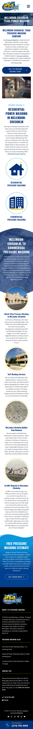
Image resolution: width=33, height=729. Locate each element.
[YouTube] (24, 716)
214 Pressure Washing (10, 40)
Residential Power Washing (17, 154)
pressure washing (23, 56)
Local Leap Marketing (16, 713)
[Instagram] (11, 716)
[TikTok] (14, 716)
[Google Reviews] (21, 716)
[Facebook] (8, 716)
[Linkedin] (18, 716)
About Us (5, 633)
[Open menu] (28, 6)
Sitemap (25, 711)
